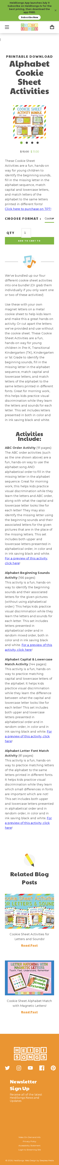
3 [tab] (32, 143)
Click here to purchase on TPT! (28, 209)
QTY (11, 232)
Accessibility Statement (29, 1145)
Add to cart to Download (29, 242)
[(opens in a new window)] (7, 1067)
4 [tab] (38, 143)
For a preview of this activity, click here (28, 736)
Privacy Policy (29, 1141)
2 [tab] (27, 143)
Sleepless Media (47, 1160)
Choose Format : (23, 218)
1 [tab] (21, 143)
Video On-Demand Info (29, 1137)
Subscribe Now (29, 17)
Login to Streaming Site (29, 1149)
